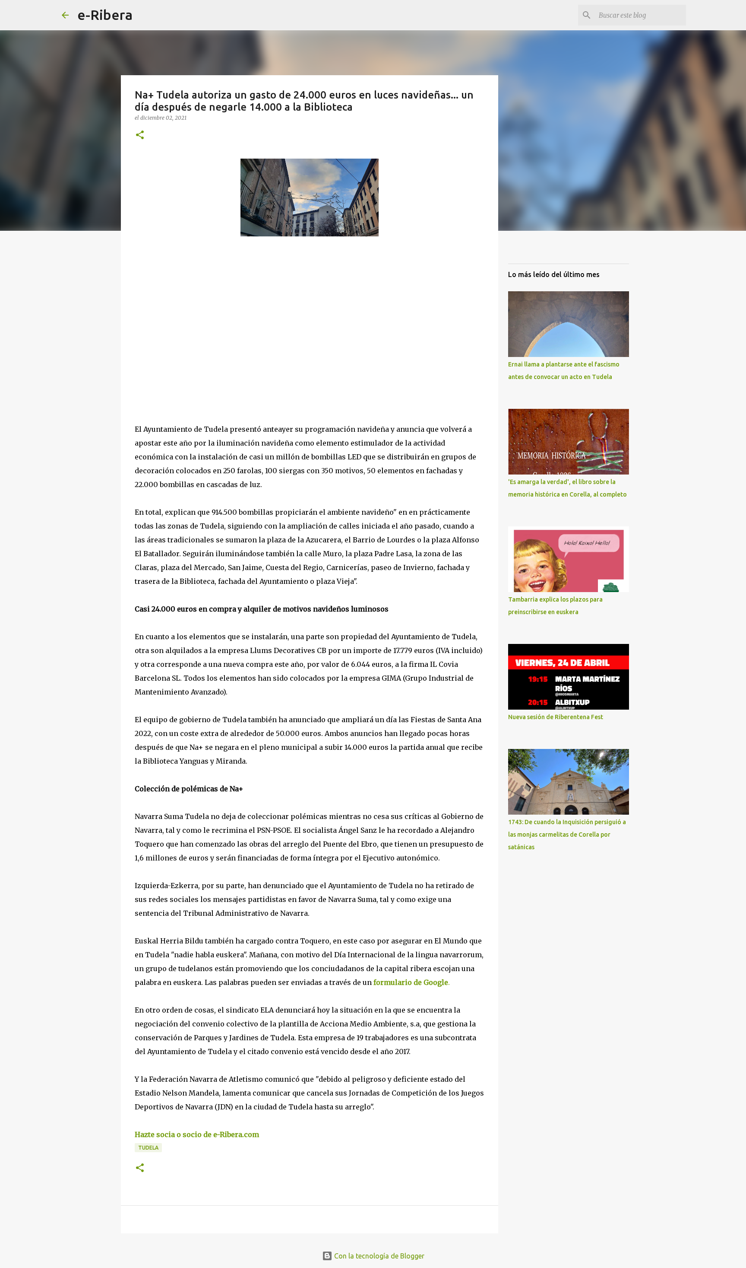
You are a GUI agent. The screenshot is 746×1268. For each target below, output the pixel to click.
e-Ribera (105, 14)
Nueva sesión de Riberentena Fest (555, 717)
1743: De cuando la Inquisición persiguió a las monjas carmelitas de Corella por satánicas (567, 835)
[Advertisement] (199, 322)
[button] (140, 135)
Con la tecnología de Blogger (378, 1256)
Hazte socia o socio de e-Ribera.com (197, 1134)
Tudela (148, 1147)
